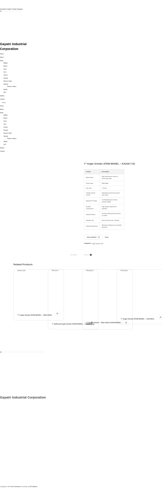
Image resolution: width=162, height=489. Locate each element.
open (148, 166)
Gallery (2, 95)
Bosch (5, 66)
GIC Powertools (15, 486)
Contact (2, 99)
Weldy (5, 89)
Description (73, 255)
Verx (5, 72)
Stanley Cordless (11, 86)
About (2, 57)
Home (2, 54)
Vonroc (6, 75)
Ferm (5, 69)
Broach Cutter (8, 81)
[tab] (73, 254)
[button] (81, 103)
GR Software (33, 486)
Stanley (6, 84)
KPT (5, 92)
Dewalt (6, 78)
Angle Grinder (96, 243)
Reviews (87, 255)
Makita (6, 63)
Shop (1, 60)
